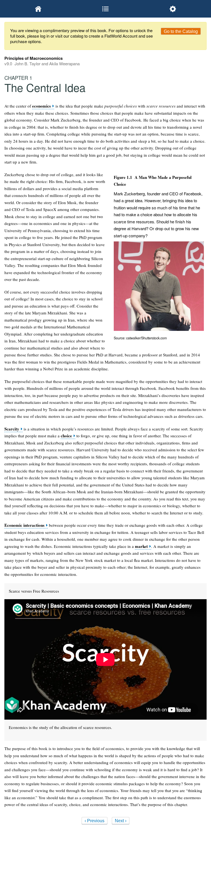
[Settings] (173, 9)
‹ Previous (94, 820)
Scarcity (11, 429)
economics (41, 106)
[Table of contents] (105, 9)
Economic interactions (24, 525)
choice (66, 436)
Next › (120, 820)
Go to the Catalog (181, 31)
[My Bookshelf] (38, 9)
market (141, 546)
